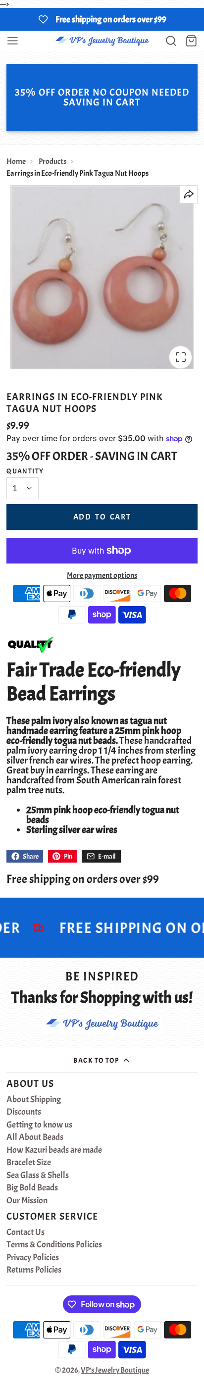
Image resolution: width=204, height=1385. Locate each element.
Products (52, 161)
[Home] (102, 41)
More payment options (102, 575)
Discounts (23, 1112)
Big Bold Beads (32, 1187)
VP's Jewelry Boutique (115, 1370)
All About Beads (34, 1137)
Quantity (25, 470)
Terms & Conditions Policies (54, 1244)
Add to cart (102, 517)
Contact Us (25, 1232)
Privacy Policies (32, 1257)
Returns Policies (33, 1270)
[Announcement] (102, 19)
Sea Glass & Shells (37, 1175)
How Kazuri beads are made (54, 1150)
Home (16, 161)
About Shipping (33, 1099)
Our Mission (27, 1200)
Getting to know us (39, 1125)
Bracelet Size (28, 1162)
